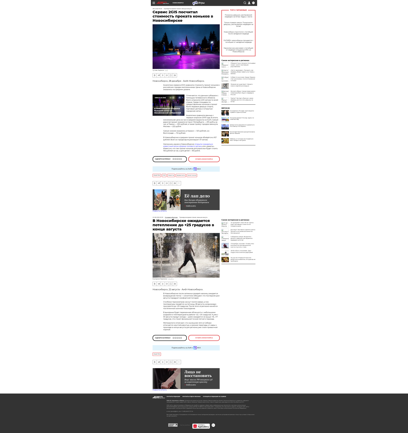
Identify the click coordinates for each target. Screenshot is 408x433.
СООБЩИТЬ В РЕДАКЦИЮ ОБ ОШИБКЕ (214, 396)
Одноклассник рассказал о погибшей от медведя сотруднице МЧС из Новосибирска (238, 50)
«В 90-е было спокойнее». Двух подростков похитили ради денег (242, 251)
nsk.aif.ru (171, 279)
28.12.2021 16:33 (157, 8)
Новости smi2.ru (160, 211)
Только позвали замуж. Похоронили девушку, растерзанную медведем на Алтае (238, 24)
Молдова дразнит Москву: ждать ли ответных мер (242, 118)
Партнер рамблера (185, 425)
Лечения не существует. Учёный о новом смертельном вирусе (242, 85)
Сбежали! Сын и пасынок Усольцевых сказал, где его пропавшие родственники (243, 64)
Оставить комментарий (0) (204, 159)
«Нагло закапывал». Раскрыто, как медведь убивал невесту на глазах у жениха (242, 71)
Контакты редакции (173, 396)
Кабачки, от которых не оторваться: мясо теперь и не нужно (242, 139)
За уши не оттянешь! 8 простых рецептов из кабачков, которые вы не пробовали (243, 259)
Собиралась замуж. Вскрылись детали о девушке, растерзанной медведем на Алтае (241, 238)
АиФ (166, 70)
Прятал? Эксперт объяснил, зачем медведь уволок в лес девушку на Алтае (242, 99)
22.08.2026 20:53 (158, 217)
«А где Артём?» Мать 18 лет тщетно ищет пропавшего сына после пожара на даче (242, 224)
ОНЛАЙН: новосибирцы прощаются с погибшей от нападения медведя (238, 41)
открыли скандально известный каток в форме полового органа (188, 145)
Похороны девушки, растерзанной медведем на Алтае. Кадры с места (238, 16)
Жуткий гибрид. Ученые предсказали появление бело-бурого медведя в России (243, 92)
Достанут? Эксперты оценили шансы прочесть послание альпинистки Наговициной (243, 231)
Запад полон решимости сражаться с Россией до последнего (242, 125)
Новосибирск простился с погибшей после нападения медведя (238, 33)
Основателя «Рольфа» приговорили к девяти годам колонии (242, 111)
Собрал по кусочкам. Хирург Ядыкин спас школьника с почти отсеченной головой (243, 78)
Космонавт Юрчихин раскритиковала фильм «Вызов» (242, 132)
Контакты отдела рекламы (191, 396)
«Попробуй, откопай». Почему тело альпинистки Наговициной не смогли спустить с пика (242, 245)
